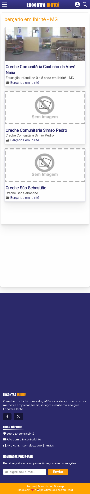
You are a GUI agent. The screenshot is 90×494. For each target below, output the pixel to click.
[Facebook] (7, 416)
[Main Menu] (4, 4)
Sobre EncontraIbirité (20, 433)
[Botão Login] (77, 4)
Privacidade (45, 486)
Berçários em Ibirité (24, 83)
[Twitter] (18, 416)
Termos (31, 486)
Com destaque (32, 445)
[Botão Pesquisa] (85, 4)
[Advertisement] (34, 257)
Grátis (50, 445)
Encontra (43, 4)
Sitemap (59, 486)
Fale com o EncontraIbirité (23, 439)
